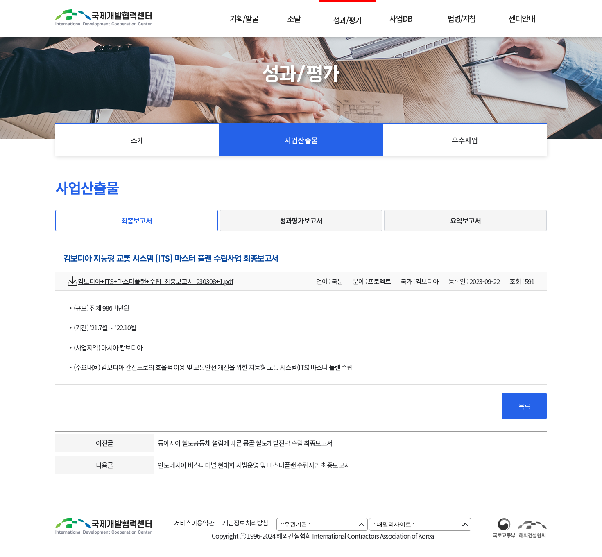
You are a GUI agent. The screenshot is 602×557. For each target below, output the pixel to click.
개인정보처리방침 (245, 523)
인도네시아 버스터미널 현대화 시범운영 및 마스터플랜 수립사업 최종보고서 (254, 465)
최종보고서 (136, 220)
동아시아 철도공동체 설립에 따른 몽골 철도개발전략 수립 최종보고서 (245, 443)
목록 (524, 406)
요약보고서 (465, 220)
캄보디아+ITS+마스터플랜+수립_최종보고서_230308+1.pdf (155, 281)
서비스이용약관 (194, 523)
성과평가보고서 (301, 220)
